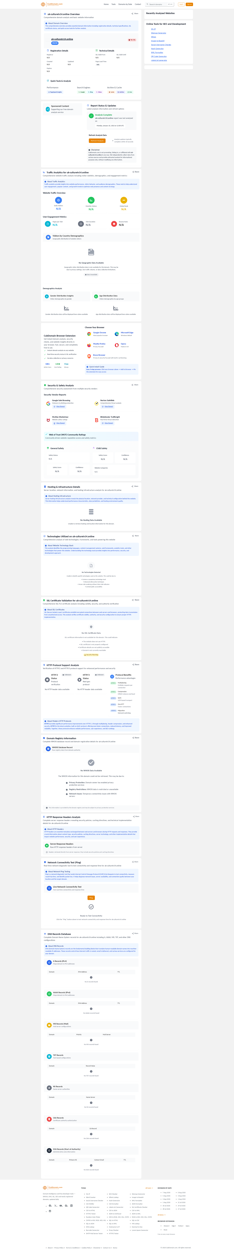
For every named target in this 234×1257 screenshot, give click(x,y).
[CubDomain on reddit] (50, 1211)
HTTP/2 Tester (91, 1214)
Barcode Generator (92, 1230)
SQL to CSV (135, 1220)
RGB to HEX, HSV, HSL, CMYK (142, 1217)
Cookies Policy (86, 1248)
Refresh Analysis (97, 141)
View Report (60, 406)
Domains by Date (125, 4)
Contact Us (106, 1248)
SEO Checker (113, 1194)
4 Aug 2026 (181, 1196)
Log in (181, 4)
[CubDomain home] (52, 1188)
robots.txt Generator (116, 1207)
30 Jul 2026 (166, 1206)
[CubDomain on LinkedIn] (71, 1205)
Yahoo (100, 92)
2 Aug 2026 (181, 1199)
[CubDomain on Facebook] (50, 1205)
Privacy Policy (58, 1248)
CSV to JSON (113, 1211)
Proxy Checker (114, 1230)
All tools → (149, 1188)
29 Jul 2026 (181, 1206)
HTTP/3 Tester (114, 1234)
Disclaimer (97, 1248)
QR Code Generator (159, 57)
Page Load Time (101, 62)
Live (130, 92)
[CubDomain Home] (51, 4)
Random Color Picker (93, 1217)
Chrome (166, 1226)
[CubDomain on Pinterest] (66, 1205)
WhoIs (153, 37)
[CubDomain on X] (55, 1205)
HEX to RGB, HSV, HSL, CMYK (119, 1217)
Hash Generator (157, 49)
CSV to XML (136, 1211)
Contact (138, 4)
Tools (114, 4)
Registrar (50, 55)
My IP (153, 29)
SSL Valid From (100, 55)
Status (115, 1248)
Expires (49, 68)
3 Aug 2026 (166, 1199)
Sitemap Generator (158, 33)
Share (136, 14)
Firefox (180, 1226)
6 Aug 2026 (181, 1193)
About (50, 1248)
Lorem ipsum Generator (140, 1230)
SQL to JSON (90, 1224)
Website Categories (101, 468)
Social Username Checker (161, 45)
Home (106, 4)
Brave (165, 1230)
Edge (173, 1226)
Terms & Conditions (72, 1248)
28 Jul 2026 (166, 1209)
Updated (71, 62)
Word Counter (91, 1197)
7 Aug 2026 (166, 1193)
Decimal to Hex (137, 1227)
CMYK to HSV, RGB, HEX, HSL (96, 1220)
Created (49, 62)
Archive (122, 92)
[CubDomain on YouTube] (60, 1205)
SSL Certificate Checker (139, 1207)
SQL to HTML (113, 1220)
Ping (91, 898)
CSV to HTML (90, 1211)
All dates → (162, 1215)
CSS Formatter (114, 1204)
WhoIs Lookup (113, 1197)
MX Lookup (135, 1224)
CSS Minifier (90, 1204)
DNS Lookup (90, 1227)
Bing (91, 92)
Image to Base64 (157, 41)
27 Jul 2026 (181, 1209)
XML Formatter (157, 53)
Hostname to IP (114, 1227)
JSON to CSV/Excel (115, 1214)
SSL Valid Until (121, 55)
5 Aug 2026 (166, 1196)
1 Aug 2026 (166, 1202)
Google (82, 92)
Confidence (79, 467)
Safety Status (53, 455)
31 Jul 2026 (181, 1202)
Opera (187, 1226)
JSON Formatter (137, 1204)
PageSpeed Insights (56, 92)
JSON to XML (136, 1214)
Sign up (189, 4)
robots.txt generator (159, 60)
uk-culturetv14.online (62, 39)
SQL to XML (113, 1224)
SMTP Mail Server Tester (94, 1234)
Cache (112, 92)
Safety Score (57, 467)
